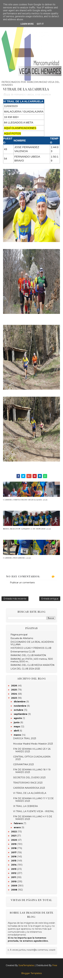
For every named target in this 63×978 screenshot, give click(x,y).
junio (17, 722)
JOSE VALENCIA (43, 94)
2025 (14, 689)
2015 (14, 860)
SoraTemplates (26, 965)
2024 (14, 693)
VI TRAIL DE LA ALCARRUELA (29, 793)
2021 (14, 835)
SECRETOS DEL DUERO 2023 (29, 777)
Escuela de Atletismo (22, 638)
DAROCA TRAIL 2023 (24, 738)
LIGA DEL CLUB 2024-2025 (25, 668)
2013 (14, 869)
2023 (14, 698)
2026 (14, 685)
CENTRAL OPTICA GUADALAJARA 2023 (31, 758)
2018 (14, 848)
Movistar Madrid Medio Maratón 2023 (33, 743)
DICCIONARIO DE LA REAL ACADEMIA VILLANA (32, 643)
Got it (40, 24)
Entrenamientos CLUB (23, 651)
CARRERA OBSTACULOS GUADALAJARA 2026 (25, 499)
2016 (14, 856)
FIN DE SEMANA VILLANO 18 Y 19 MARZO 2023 (31, 771)
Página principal (19, 634)
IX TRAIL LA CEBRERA (25, 806)
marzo (18, 735)
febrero (18, 823)
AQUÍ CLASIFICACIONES (20, 128)
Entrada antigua (49, 598)
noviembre (20, 705)
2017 (14, 852)
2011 (14, 877)
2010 (14, 881)
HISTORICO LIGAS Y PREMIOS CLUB (31, 648)
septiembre (21, 714)
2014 (14, 864)
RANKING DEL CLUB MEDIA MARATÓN (32, 665)
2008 (14, 889)
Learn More (27, 24)
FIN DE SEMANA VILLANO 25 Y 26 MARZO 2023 (31, 750)
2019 (14, 844)
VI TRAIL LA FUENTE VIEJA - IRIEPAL (33, 811)
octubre (19, 710)
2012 (14, 873)
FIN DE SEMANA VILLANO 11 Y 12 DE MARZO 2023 (33, 799)
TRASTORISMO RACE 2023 (28, 782)
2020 (14, 840)
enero (17, 827)
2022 (14, 831)
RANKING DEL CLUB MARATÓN (28, 655)
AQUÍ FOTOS (12, 133)
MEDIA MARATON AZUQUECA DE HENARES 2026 (27, 528)
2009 (14, 885)
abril (16, 730)
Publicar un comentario (22, 582)
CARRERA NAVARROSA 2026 (17, 558)
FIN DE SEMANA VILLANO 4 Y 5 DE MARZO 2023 (32, 817)
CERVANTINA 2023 (23, 764)
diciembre (20, 701)
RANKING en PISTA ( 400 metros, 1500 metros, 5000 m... (32, 660)
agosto (18, 718)
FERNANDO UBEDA (24, 94)
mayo (17, 726)
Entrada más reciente (15, 598)
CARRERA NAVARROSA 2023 (29, 788)
